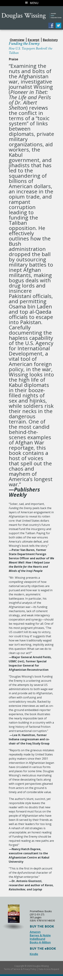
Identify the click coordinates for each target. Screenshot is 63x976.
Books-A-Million (40, 942)
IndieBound (37, 939)
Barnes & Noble (40, 935)
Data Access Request (48, 969)
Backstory (50, 40)
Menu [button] (34, 3)
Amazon (35, 932)
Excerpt (33, 40)
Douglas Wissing (31, 13)
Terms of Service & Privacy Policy (20, 969)
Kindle (34, 954)
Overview (17, 40)
